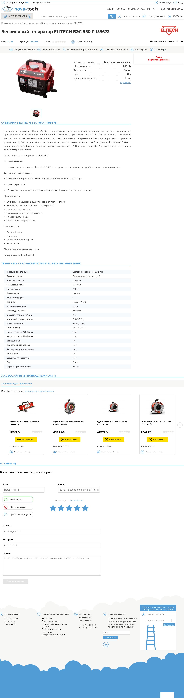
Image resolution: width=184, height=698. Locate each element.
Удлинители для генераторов (16, 383)
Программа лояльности (54, 624)
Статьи (45, 626)
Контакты (10, 621)
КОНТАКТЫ (152, 9)
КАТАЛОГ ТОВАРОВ (17, 16)
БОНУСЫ (121, 9)
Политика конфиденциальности (53, 633)
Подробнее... (125, 82)
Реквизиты (10, 624)
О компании (11, 618)
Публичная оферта (52, 629)
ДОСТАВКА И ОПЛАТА (172, 9)
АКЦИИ (110, 9)
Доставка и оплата (51, 621)
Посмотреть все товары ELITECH (166, 41)
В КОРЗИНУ (27, 439)
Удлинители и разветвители (39, 391)
